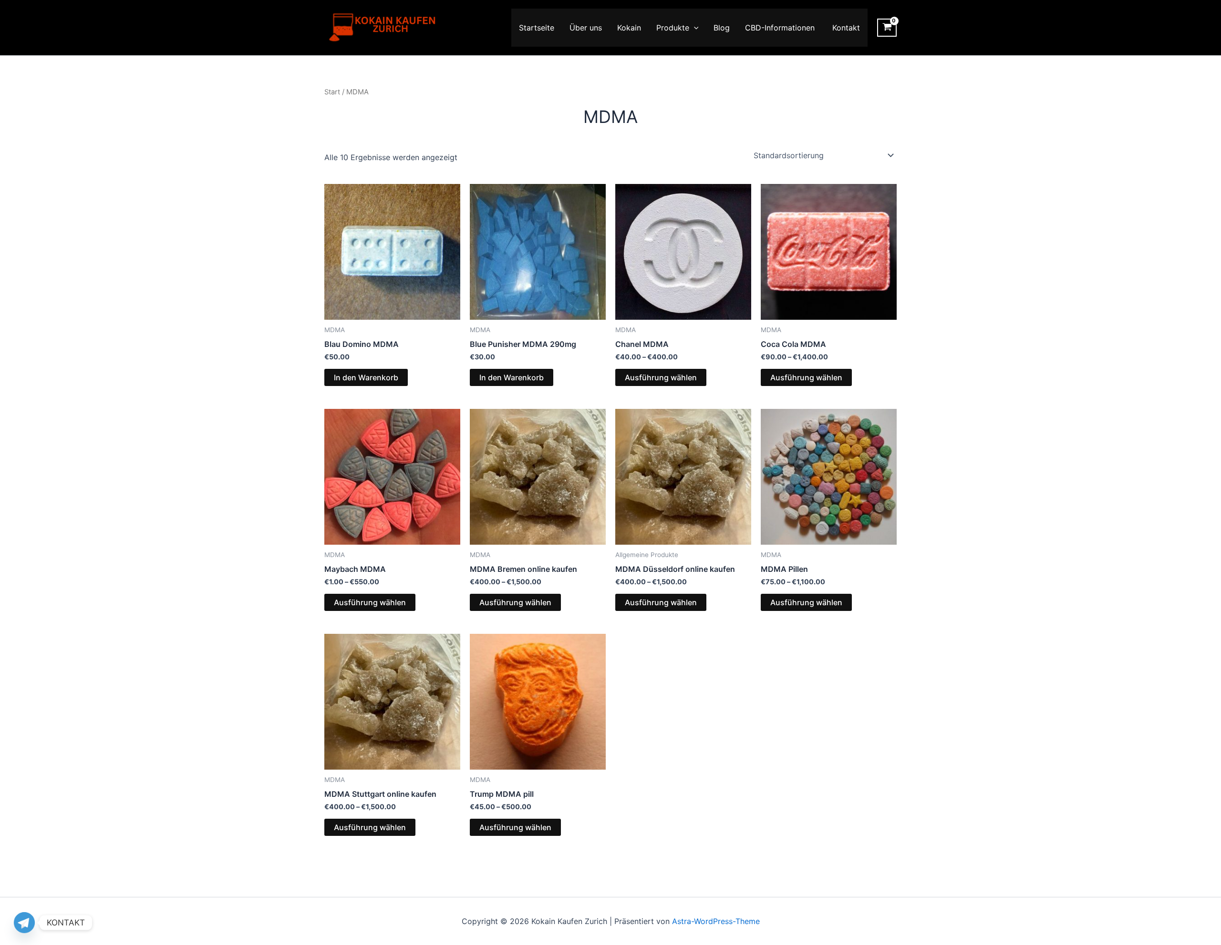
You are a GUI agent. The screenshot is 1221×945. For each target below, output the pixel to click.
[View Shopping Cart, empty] (887, 28)
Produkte (672, 27)
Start (332, 92)
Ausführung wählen (661, 377)
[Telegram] (24, 922)
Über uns (585, 27)
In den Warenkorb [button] (366, 377)
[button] (694, 28)
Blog (722, 27)
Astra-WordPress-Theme (716, 921)
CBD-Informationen (781, 27)
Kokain (629, 27)
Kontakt (846, 27)
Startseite (536, 27)
